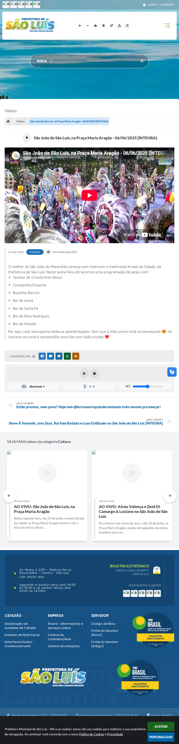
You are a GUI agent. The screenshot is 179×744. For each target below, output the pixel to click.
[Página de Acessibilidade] (127, 25)
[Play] (84, 373)
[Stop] (94, 373)
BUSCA (42, 61)
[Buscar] (142, 61)
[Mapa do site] (119, 25)
